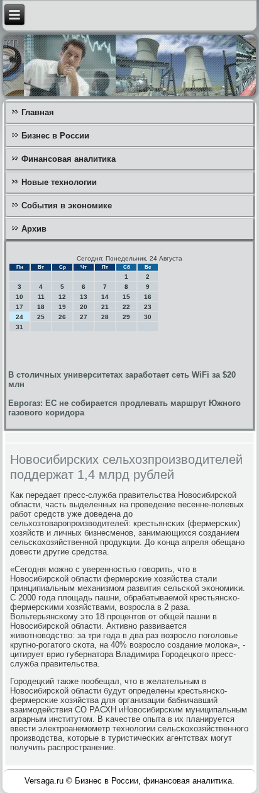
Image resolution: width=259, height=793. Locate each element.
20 (83, 306)
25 (41, 316)
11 (41, 296)
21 (105, 306)
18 (41, 306)
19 (62, 306)
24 (19, 316)
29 (126, 316)
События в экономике (66, 205)
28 (105, 316)
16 (148, 296)
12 (62, 296)
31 (19, 326)
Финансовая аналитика (68, 159)
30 (148, 316)
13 (83, 296)
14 (105, 296)
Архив (34, 228)
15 (126, 296)
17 (19, 306)
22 (126, 306)
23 (148, 306)
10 (19, 296)
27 (83, 316)
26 (62, 316)
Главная (37, 112)
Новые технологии (59, 182)
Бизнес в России (55, 135)
